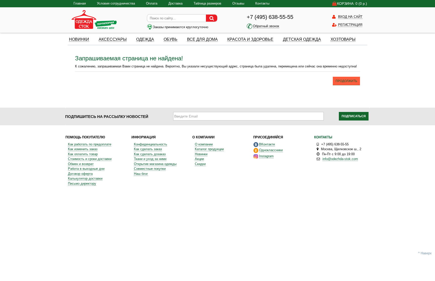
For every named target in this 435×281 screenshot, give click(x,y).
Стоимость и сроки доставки (90, 159)
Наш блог (141, 174)
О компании (204, 144)
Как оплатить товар (83, 154)
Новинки (201, 154)
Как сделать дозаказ (150, 154)
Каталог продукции (209, 149)
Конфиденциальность (150, 144)
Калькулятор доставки (85, 178)
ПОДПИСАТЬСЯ (354, 116)
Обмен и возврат (81, 164)
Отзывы (238, 3)
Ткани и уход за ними (150, 159)
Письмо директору (82, 183)
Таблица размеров (207, 3)
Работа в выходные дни (86, 169)
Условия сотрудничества (116, 3)
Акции (199, 159)
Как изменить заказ (82, 149)
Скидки (200, 164)
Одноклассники (271, 150)
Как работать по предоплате (89, 144)
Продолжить (346, 81)
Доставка (175, 3)
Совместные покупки (150, 169)
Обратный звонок (266, 26)
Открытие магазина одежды (155, 164)
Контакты (262, 3)
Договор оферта (80, 174)
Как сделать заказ (148, 149)
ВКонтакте (267, 144)
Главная (80, 3)
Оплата (151, 3)
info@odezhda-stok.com (340, 159)
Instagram (266, 156)
